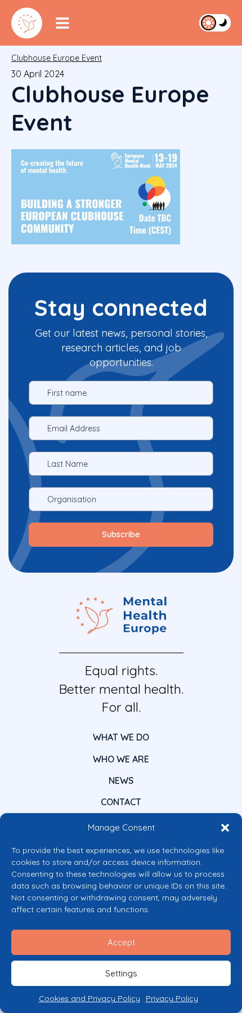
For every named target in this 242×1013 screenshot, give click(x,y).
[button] (225, 827)
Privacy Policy (172, 998)
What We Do (121, 737)
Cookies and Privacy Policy (89, 998)
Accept (121, 942)
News (121, 780)
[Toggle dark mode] (215, 22)
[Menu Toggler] (62, 23)
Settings (121, 973)
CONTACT (121, 801)
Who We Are (121, 759)
